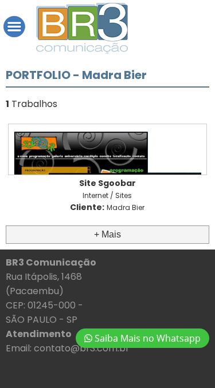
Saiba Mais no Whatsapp (146, 338)
